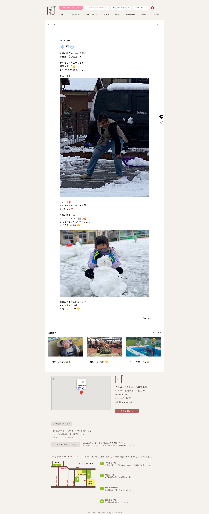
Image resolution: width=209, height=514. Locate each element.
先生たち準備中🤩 (99, 362)
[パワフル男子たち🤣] (143, 347)
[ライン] (161, 116)
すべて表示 (157, 332)
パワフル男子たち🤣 (139, 362)
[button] (158, 25)
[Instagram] (161, 122)
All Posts (51, 24)
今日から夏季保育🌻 (61, 362)
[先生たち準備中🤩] (104, 347)
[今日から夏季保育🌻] (65, 347)
